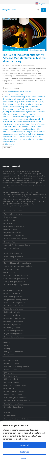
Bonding (7, 342)
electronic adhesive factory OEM (31, 102)
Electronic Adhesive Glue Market (18, 124)
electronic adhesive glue (11, 104)
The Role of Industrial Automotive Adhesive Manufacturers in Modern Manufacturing (24, 58)
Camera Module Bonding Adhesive (16, 367)
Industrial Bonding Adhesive (14, 306)
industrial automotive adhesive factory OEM (24, 129)
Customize (24, 452)
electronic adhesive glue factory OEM (16, 109)
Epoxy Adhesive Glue (11, 269)
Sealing (6, 346)
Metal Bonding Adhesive (12, 293)
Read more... (7, 147)
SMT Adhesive (9, 373)
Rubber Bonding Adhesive (13, 309)
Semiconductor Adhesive (13, 395)
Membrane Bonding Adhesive (14, 318)
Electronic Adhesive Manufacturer (19, 92)
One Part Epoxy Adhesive (13, 211)
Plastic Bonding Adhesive (13, 290)
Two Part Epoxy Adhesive (13, 214)
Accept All (24, 445)
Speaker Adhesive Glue (12, 370)
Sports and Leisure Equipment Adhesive (18, 266)
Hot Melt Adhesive (10, 230)
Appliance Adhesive (11, 360)
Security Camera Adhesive (13, 404)
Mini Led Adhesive (10, 376)
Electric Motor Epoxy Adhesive (15, 385)
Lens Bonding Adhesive (12, 324)
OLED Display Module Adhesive (15, 398)
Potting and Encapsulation (13, 352)
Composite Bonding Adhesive (15, 303)
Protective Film (9, 242)
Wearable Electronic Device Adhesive (17, 401)
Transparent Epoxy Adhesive (14, 282)
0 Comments (9, 144)
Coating (7, 349)
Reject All (24, 458)
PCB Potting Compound (12, 382)
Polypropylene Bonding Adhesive (16, 300)
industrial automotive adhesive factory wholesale (20, 132)
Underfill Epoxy (9, 272)
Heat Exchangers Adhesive (13, 257)
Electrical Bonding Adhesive (14, 337)
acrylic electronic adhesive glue (16, 97)
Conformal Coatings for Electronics (16, 419)
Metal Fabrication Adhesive (13, 260)
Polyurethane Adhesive (12, 232)
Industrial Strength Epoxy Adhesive (16, 285)
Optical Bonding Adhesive (13, 331)
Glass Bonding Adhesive (13, 297)
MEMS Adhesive (9, 388)
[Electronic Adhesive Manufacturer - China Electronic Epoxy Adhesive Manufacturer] (9, 10)
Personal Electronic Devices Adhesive (17, 263)
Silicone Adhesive (10, 217)
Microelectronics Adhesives (14, 391)
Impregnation (9, 355)
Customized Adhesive (12, 248)
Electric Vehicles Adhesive (13, 254)
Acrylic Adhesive (10, 220)
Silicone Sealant (9, 416)
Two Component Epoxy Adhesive (16, 279)
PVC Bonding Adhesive (12, 312)
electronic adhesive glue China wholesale (23, 107)
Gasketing (7, 413)
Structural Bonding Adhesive (14, 236)
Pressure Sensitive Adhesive (14, 226)
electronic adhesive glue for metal (25, 112)
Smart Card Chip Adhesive (13, 407)
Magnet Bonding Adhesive (13, 334)
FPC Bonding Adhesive (12, 328)
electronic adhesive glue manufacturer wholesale (26, 119)
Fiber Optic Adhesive (11, 364)
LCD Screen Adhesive (11, 379)
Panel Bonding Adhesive (12, 315)
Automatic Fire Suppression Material (17, 245)
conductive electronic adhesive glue (19, 99)
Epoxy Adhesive (9, 223)
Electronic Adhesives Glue (14, 94)
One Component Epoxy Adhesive (16, 275)
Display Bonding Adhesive (13, 321)
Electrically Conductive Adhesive (15, 239)
